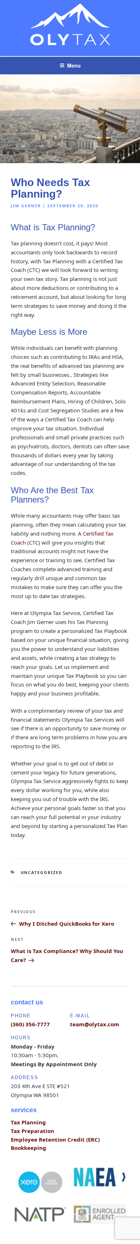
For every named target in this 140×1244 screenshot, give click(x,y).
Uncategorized (42, 872)
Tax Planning (28, 1122)
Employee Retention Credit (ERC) (55, 1139)
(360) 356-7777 (30, 1024)
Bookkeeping (28, 1147)
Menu (74, 65)
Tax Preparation (32, 1130)
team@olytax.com (94, 1024)
